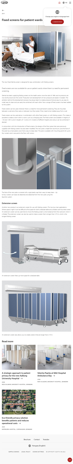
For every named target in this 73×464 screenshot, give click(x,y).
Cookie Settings (38, 452)
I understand (57, 22)
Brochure (27, 439)
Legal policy (25, 452)
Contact (37, 439)
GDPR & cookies (14, 452)
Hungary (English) (38, 445)
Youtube (46, 439)
